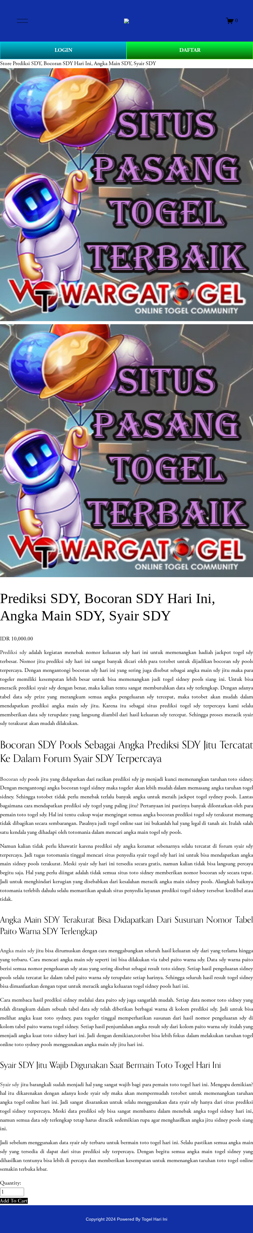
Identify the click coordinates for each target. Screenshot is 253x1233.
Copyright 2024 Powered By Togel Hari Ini (126, 1219)
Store (5, 63)
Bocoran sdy (13, 779)
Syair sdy (9, 1084)
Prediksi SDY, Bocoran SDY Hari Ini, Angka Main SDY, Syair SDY (84, 63)
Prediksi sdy (13, 652)
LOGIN (63, 50)
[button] (14, 1201)
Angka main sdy (17, 950)
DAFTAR (190, 50)
